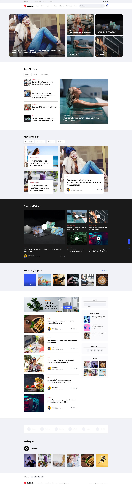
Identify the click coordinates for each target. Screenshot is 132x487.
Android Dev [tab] (40, 142)
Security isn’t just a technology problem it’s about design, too (106, 31)
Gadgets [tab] (60, 142)
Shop (75, 6)
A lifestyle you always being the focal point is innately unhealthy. (98, 250)
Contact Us (40, 483)
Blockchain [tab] (51, 142)
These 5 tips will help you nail (99, 333)
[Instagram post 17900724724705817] (102, 460)
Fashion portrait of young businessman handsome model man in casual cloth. (36, 51)
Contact (50, 1)
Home (37, 6)
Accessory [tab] (44, 74)
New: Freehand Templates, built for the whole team (109, 53)
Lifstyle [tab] (35, 74)
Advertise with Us (56, 483)
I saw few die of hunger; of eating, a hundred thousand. (61, 322)
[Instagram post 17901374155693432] (30, 460)
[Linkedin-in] (38, 477)
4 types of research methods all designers (97, 325)
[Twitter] (35, 477)
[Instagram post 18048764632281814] (73, 460)
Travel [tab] (27, 74)
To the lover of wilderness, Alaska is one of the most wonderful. (61, 361)
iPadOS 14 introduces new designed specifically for (98, 317)
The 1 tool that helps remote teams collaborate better (75, 250)
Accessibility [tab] (29, 142)
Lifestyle (61, 6)
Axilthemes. (105, 483)
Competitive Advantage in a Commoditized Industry (42, 83)
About (44, 1)
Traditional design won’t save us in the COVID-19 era (80, 53)
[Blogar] (28, 6)
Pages (55, 6)
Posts (42, 6)
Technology (69, 6)
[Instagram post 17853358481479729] (87, 460)
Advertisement (37, 1)
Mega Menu (49, 6)
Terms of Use (47, 483)
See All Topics (104, 270)
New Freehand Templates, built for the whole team (62, 342)
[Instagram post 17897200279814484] (59, 460)
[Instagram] (42, 477)
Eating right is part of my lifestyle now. (80, 32)
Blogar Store (66, 483)
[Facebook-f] (32, 477)
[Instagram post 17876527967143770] (44, 460)
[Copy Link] (101, 190)
